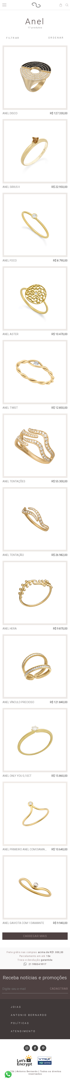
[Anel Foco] (35, 225)
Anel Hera (10, 628)
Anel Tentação (13, 554)
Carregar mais (35, 936)
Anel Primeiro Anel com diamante (26, 849)
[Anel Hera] (35, 593)
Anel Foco (10, 260)
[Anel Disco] (35, 77)
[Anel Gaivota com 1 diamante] (35, 887)
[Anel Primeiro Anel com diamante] (35, 814)
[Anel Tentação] (35, 519)
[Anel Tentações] (35, 446)
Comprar (35, 104)
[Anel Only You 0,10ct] (35, 740)
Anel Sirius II (11, 186)
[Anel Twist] (35, 372)
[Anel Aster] (35, 298)
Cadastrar (59, 988)
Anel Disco (10, 113)
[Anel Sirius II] (35, 151)
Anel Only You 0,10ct (17, 775)
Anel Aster (10, 334)
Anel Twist (10, 407)
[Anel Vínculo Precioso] (35, 666)
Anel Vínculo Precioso (18, 702)
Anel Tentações (14, 481)
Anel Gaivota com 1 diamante (23, 923)
